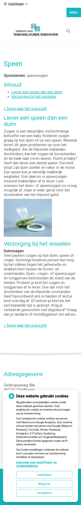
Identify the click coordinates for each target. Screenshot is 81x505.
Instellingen (44, 474)
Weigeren (44, 483)
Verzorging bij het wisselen (33, 96)
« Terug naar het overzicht (25, 108)
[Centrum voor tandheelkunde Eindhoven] (35, 31)
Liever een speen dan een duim (36, 92)
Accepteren (44, 492)
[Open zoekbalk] (68, 31)
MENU (74, 12)
